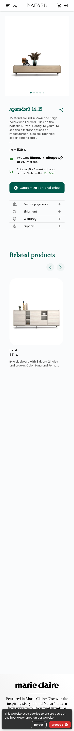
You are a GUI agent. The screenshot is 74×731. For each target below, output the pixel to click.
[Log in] (66, 5)
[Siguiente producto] (61, 267)
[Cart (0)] (59, 5)
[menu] (8, 5)
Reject (38, 725)
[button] (37, 204)
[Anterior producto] (50, 267)
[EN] (14, 5)
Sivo (13, 350)
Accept (57, 725)
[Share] (61, 109)
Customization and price (40, 188)
